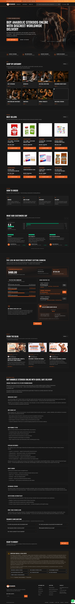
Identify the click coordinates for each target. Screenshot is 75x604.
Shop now (63, 543)
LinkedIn (61, 602)
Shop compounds (11, 39)
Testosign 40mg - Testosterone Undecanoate (45, 141)
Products (19, 4)
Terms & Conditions (22, 577)
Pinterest (67, 602)
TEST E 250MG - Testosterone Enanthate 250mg (29, 141)
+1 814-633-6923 (63, 590)
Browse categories (24, 39)
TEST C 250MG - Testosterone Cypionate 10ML (13, 141)
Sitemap (40, 592)
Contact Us (60, 1)
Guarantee (51, 592)
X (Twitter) (57, 602)
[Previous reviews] (65, 218)
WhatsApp (66, 1)
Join (26, 596)
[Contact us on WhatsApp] (72, 600)
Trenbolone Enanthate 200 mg (29, 169)
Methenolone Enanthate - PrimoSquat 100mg (54, 300)
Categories (25, 4)
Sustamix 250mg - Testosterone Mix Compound (13, 170)
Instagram (52, 602)
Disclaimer (16, 577)
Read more (10, 366)
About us (31, 4)
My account (40, 591)
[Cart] (68, 4)
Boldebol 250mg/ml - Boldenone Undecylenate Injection (59, 141)
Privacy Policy (29, 577)
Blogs (55, 1)
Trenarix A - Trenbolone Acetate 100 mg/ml (53, 293)
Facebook (46, 602)
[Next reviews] (68, 218)
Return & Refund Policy (53, 589)
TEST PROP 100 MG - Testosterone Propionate (60, 170)
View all (64, 63)
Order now (37, 323)
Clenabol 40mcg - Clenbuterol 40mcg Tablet (45, 170)
